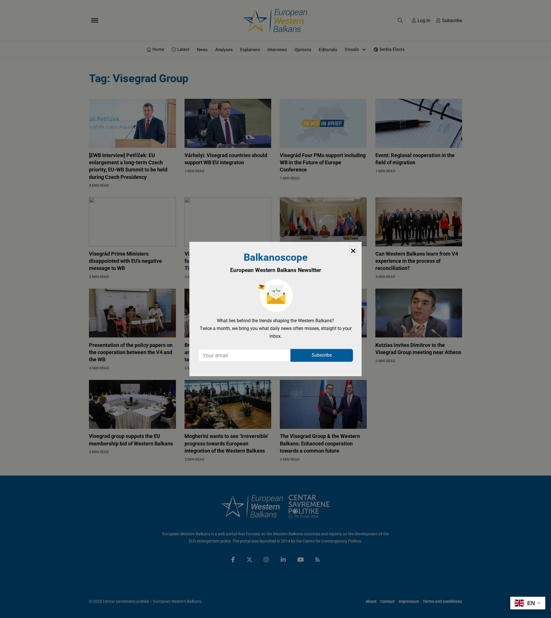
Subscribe (322, 355)
